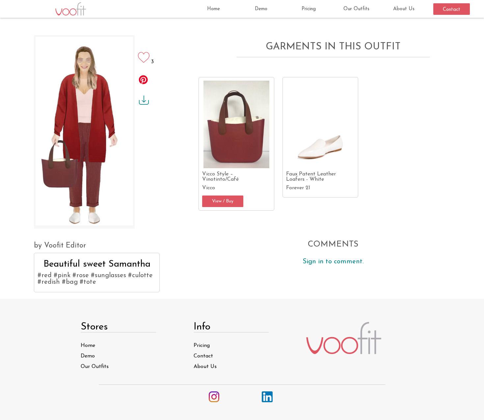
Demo (261, 9)
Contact (451, 9)
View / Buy (222, 201)
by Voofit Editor (60, 245)
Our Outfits (356, 9)
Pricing (309, 9)
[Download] (142, 103)
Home (213, 9)
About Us (404, 9)
